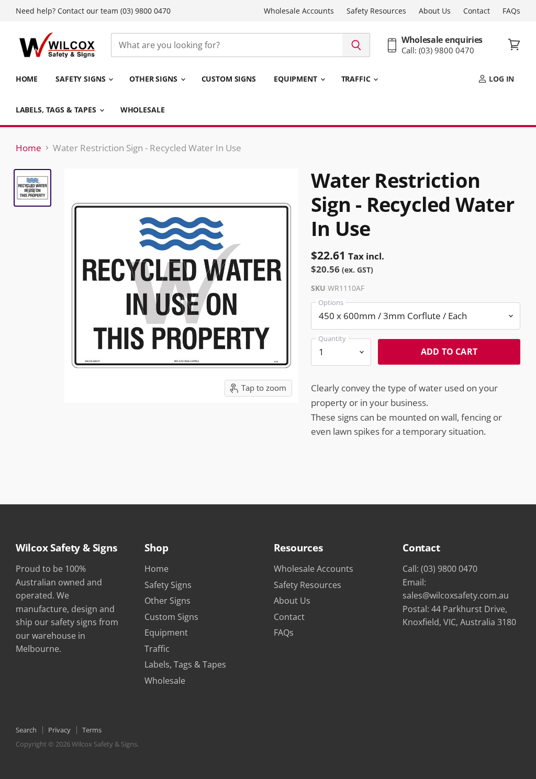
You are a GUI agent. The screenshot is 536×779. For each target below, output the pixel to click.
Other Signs (154, 79)
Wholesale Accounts (299, 11)
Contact (476, 11)
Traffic (357, 79)
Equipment (296, 79)
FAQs (511, 11)
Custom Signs (229, 79)
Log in (500, 79)
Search (26, 730)
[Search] (356, 45)
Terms (92, 730)
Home (27, 79)
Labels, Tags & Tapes (57, 110)
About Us (435, 11)
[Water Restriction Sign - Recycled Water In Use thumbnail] (32, 188)
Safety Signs (81, 79)
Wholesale (142, 110)
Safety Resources (376, 11)
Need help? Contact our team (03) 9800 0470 (93, 11)
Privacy (59, 730)
